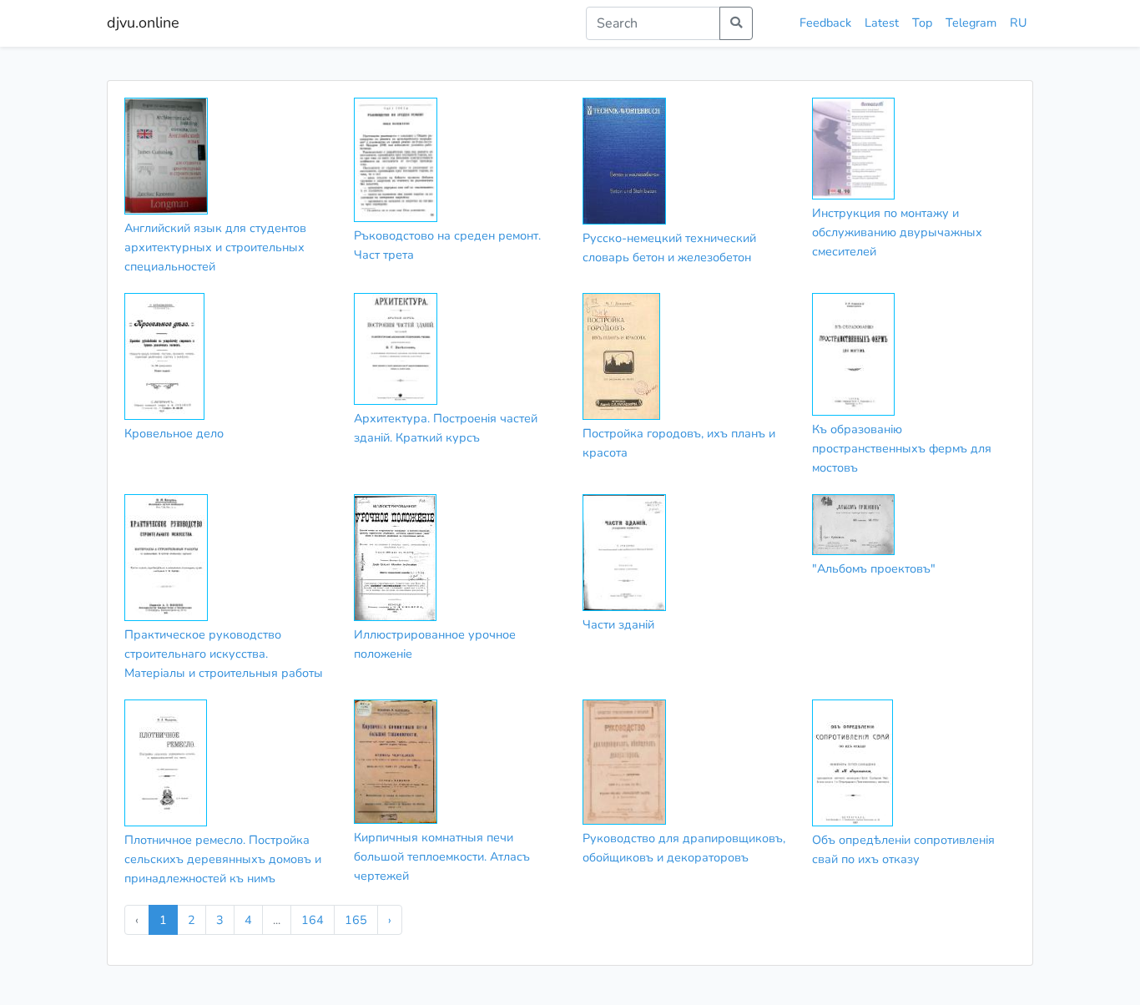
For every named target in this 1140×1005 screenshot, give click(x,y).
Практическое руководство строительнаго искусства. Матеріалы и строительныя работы (223, 653)
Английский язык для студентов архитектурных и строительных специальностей (215, 247)
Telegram (971, 22)
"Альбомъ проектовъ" (874, 568)
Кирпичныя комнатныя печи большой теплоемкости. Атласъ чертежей (442, 856)
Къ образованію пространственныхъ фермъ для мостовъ (901, 448)
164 (312, 920)
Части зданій (618, 624)
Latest (882, 22)
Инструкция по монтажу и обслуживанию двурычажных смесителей (897, 232)
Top (922, 22)
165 (356, 920)
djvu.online (143, 23)
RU (1018, 22)
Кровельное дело (174, 433)
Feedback (825, 22)
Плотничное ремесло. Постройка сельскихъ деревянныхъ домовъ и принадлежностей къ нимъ (222, 858)
